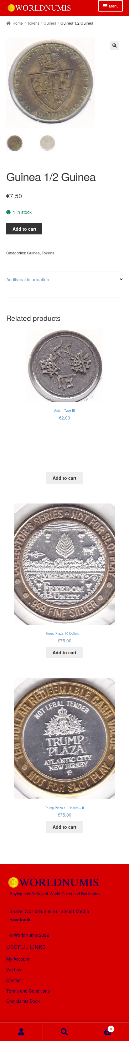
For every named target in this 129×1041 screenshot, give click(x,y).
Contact (14, 980)
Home (18, 23)
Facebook (20, 919)
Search (64, 1032)
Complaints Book (23, 1001)
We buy (13, 969)
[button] (114, 45)
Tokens (33, 23)
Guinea (50, 23)
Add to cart (24, 229)
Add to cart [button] (64, 478)
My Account (17, 959)
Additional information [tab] (27, 279)
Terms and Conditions (28, 991)
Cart (99, 1027)
